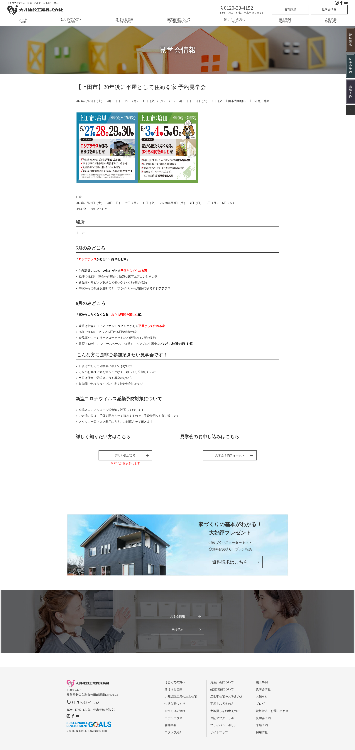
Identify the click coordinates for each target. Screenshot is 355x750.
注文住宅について (179, 21)
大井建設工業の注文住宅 (181, 696)
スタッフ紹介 (173, 732)
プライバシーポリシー (225, 725)
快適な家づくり (175, 703)
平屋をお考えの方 (222, 703)
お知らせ (262, 696)
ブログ (260, 703)
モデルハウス (173, 718)
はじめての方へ (71, 21)
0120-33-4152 (238, 8)
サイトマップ (219, 732)
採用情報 (262, 732)
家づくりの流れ (234, 21)
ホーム (22, 21)
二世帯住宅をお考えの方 (226, 696)
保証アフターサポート (225, 718)
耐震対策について (222, 689)
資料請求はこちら (230, 562)
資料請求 (290, 9)
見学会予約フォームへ (230, 455)
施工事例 (285, 21)
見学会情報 (329, 9)
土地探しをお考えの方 (225, 710)
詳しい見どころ (125, 455)
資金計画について (222, 682)
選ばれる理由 (124, 21)
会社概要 (331, 21)
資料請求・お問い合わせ (272, 710)
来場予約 (177, 629)
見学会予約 (263, 718)
